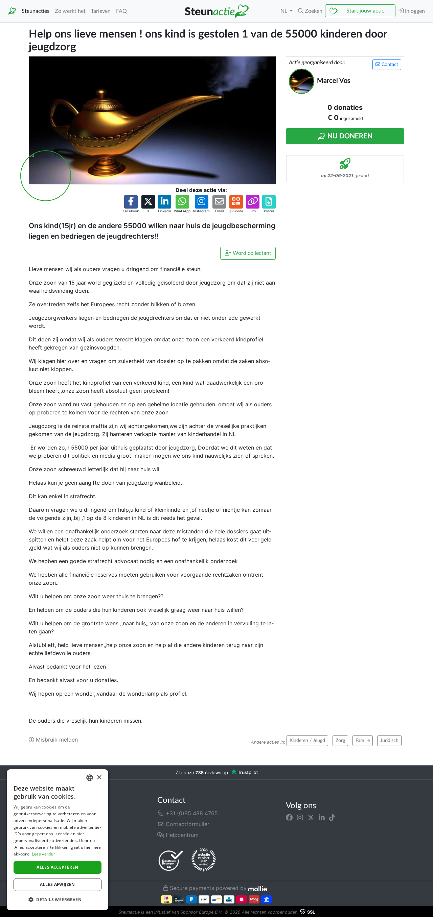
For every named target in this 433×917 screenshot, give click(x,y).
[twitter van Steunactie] (310, 817)
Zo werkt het (70, 11)
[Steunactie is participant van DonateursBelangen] (170, 860)
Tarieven (101, 11)
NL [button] (284, 11)
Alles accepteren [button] (57, 867)
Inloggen (414, 11)
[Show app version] (428, 912)
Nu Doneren (349, 136)
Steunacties (35, 11)
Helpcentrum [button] (181, 834)
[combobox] (89, 777)
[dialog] (57, 839)
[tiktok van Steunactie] (332, 817)
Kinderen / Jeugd (307, 740)
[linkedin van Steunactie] (322, 817)
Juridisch (389, 740)
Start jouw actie (365, 11)
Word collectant (251, 253)
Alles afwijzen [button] (57, 884)
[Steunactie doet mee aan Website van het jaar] (203, 860)
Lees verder (43, 854)
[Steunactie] (12, 11)
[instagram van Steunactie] (300, 817)
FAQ (121, 11)
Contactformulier (186, 824)
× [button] (98, 777)
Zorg (340, 740)
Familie (363, 740)
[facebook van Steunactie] (289, 817)
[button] (310, 11)
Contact (389, 64)
